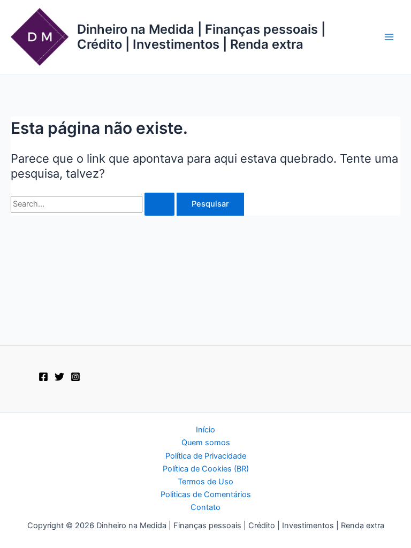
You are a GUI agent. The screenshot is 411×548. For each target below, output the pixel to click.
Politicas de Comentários (206, 494)
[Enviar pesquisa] (159, 204)
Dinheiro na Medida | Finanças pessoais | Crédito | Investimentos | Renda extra (201, 36)
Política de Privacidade (205, 456)
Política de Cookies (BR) (206, 469)
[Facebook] (43, 377)
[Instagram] (75, 377)
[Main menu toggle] (389, 37)
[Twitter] (59, 377)
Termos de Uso (205, 481)
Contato (205, 507)
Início (205, 430)
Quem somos (205, 442)
